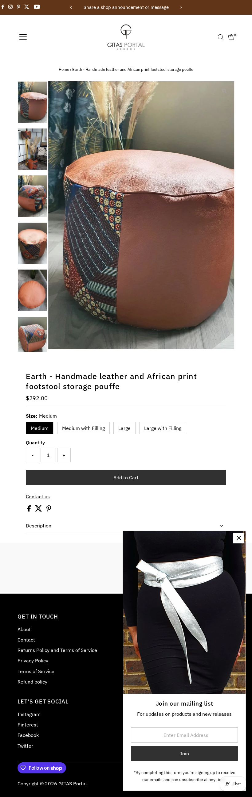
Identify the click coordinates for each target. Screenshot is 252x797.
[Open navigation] (23, 37)
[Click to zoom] (224, 91)
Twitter (25, 746)
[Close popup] (238, 538)
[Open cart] (231, 37)
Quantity (35, 442)
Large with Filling (162, 428)
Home (64, 69)
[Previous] (71, 7)
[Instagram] (10, 7)
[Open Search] (220, 37)
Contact (26, 640)
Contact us (38, 496)
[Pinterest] (18, 7)
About (24, 629)
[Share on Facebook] (29, 510)
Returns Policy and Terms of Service (57, 650)
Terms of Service (36, 671)
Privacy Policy (33, 660)
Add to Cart (126, 477)
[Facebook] (3, 7)
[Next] (181, 7)
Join (184, 753)
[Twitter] (27, 7)
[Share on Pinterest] (48, 510)
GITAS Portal (72, 783)
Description (38, 526)
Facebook (28, 735)
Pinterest (28, 725)
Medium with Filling (83, 428)
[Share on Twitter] (39, 510)
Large (124, 428)
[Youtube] (36, 7)
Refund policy (32, 682)
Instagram (29, 714)
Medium (40, 428)
